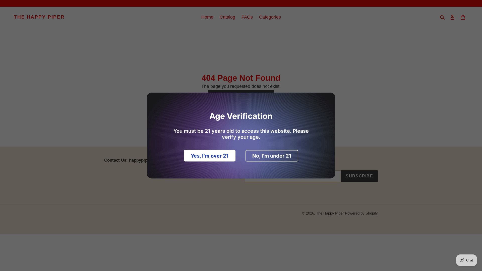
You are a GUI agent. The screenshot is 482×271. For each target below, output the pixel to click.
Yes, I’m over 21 (210, 156)
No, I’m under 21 (271, 156)
